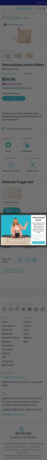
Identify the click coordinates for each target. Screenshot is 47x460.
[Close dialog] (45, 216)
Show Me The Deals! (38, 242)
